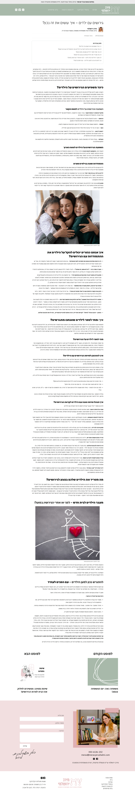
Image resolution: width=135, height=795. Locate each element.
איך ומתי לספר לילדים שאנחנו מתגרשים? (88, 52)
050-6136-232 (95, 752)
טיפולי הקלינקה (83, 9)
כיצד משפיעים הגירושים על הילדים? (89, 46)
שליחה (25, 746)
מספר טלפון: (59, 723)
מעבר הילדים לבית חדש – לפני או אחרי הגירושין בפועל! (84, 57)
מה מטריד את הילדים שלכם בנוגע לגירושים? (87, 55)
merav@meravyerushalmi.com (95, 755)
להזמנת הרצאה (67, 9)
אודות (94, 9)
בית (111, 780)
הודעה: (61, 731)
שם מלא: (60, 715)
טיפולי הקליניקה (106, 784)
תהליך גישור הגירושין (79, 636)
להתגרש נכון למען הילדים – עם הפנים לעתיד (86, 60)
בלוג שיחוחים (53, 9)
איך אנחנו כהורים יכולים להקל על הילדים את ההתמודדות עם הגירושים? (79, 49)
